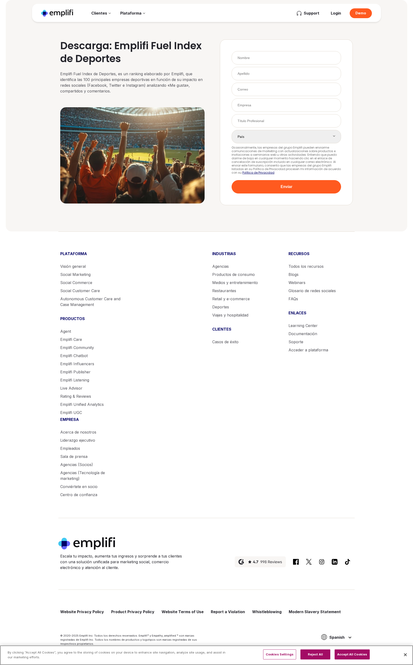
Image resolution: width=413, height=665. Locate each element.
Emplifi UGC (71, 412)
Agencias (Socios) (76, 464)
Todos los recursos (306, 266)
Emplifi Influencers (77, 363)
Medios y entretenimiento (235, 282)
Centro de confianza (78, 494)
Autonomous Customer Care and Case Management (90, 301)
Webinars (296, 282)
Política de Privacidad (258, 173)
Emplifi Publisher (75, 372)
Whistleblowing (267, 611)
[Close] (405, 654)
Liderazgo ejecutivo (77, 440)
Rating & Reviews (75, 396)
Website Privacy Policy (82, 611)
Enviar (286, 187)
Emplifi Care (71, 339)
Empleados (70, 448)
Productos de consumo (233, 274)
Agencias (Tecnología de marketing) (82, 475)
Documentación (302, 333)
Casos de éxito (225, 341)
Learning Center (303, 325)
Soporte (295, 341)
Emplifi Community (77, 347)
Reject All (315, 654)
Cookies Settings (279, 654)
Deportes (220, 307)
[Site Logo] (57, 13)
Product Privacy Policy (132, 611)
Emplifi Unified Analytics (82, 404)
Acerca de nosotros (78, 432)
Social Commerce (76, 282)
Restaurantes (224, 290)
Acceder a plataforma (308, 350)
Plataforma (130, 13)
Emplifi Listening (74, 380)
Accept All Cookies (352, 654)
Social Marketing (75, 274)
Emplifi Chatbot (74, 355)
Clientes (99, 13)
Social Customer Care (80, 290)
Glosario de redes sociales (312, 290)
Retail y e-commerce (231, 298)
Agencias (220, 266)
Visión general (73, 266)
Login (336, 13)
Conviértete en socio (79, 486)
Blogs (293, 274)
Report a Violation (228, 611)
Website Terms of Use (183, 611)
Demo (360, 13)
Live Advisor (71, 388)
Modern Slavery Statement (315, 611)
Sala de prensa (73, 456)
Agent (65, 331)
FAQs (293, 298)
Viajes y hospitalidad (230, 315)
